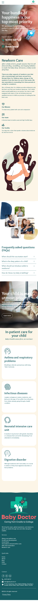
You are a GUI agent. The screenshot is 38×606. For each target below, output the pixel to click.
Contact (4, 564)
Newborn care (6, 547)
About (3, 558)
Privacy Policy (6, 594)
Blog (3, 560)
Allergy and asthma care (9, 538)
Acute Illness (5, 542)
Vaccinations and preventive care (11, 543)
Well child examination (8, 545)
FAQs (3, 562)
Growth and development (9, 540)
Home (3, 557)
